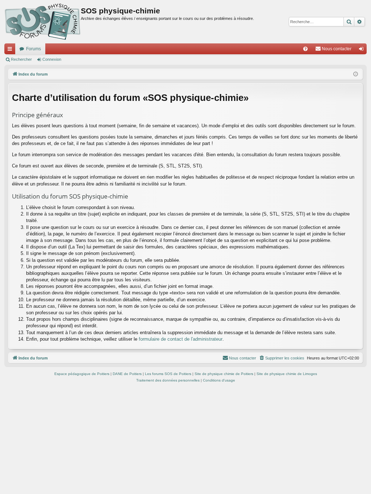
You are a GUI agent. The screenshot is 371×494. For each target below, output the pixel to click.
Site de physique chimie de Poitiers (224, 374)
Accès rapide (11, 50)
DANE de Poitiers (127, 374)
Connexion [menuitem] (363, 50)
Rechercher (21, 59)
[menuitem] (305, 48)
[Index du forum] (42, 21)
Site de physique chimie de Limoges (287, 374)
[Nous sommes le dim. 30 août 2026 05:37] (355, 74)
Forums (33, 48)
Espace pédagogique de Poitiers (81, 374)
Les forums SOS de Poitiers (168, 374)
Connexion (51, 59)
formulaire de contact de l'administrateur (180, 339)
